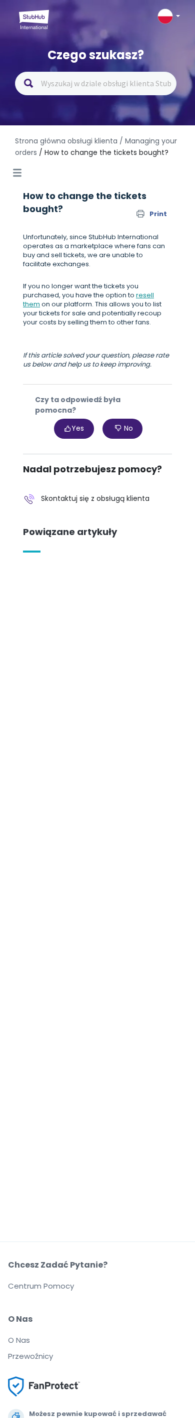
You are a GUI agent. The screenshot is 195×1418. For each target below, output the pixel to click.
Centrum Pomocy (41, 1286)
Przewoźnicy (30, 1356)
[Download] (79, 720)
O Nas (19, 1340)
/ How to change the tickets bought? (103, 152)
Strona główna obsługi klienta (67, 141)
